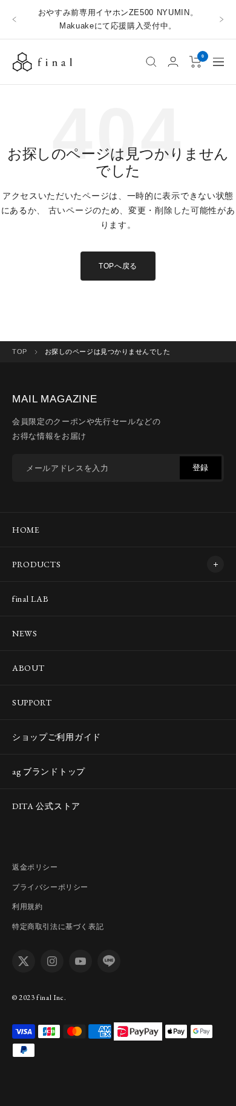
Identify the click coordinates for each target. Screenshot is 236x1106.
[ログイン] (173, 61)
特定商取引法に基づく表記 (57, 926)
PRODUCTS (36, 564)
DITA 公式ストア (46, 806)
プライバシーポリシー (50, 887)
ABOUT (28, 667)
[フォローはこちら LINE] (108, 961)
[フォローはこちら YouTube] (80, 961)
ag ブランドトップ (48, 771)
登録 (200, 467)
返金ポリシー (35, 867)
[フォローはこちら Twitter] (23, 961)
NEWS (25, 633)
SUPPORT (32, 702)
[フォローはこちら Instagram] (52, 961)
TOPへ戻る (118, 266)
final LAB (30, 598)
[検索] (151, 61)
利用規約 (27, 906)
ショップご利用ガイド (56, 736)
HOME (26, 529)
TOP (19, 351)
